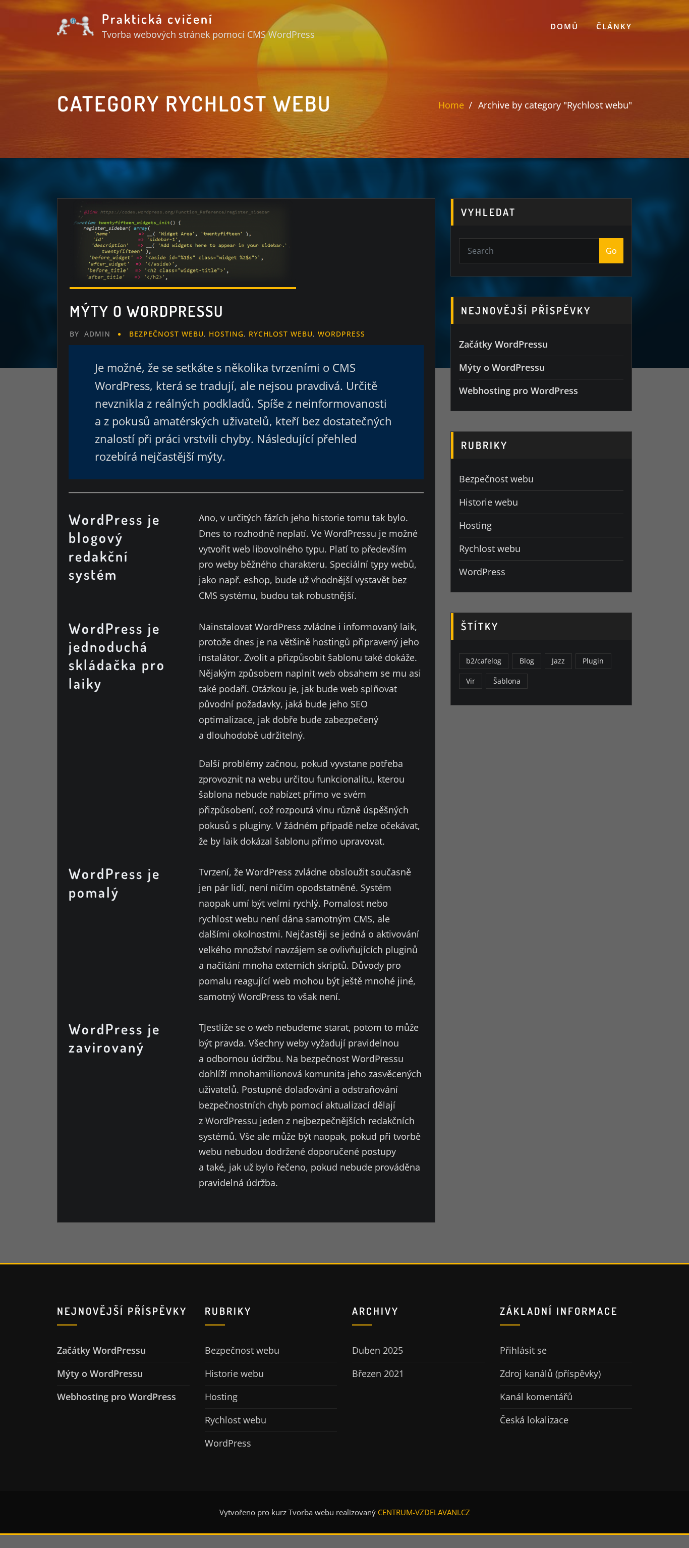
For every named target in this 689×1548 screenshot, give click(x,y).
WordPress (341, 334)
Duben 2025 (377, 1350)
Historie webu (488, 502)
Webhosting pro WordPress (518, 390)
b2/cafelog (483, 661)
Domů (564, 26)
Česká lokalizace (534, 1420)
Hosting (226, 334)
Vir (470, 681)
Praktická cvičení (157, 19)
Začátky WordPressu (503, 344)
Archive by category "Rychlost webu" (555, 105)
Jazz (558, 661)
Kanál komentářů (536, 1397)
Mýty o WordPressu (146, 310)
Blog (527, 661)
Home (451, 105)
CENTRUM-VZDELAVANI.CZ (424, 1512)
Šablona (507, 681)
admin (90, 334)
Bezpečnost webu (166, 334)
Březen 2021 (378, 1373)
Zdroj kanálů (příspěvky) (550, 1373)
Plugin (593, 661)
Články (614, 26)
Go (611, 250)
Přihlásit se (523, 1350)
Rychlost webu (281, 334)
